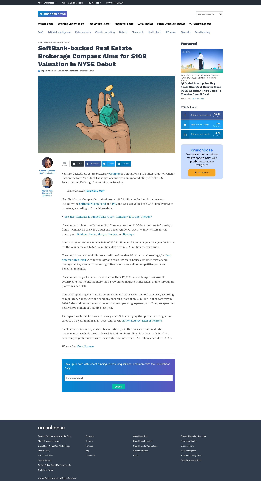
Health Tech (154, 32)
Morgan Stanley (107, 234)
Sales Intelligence (188, 450)
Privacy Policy (44, 450)
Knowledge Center (189, 441)
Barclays (128, 234)
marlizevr (48, 196)
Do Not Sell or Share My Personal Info (54, 465)
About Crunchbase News (48, 441)
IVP (114, 204)
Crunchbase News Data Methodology (54, 445)
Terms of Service (45, 455)
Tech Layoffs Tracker (99, 24)
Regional (185, 78)
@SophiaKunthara (48, 173)
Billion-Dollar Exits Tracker (171, 24)
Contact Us (90, 455)
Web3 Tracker (145, 24)
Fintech (123, 32)
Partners (89, 445)
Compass (115, 173)
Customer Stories (140, 450)
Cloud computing (105, 32)
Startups (211, 78)
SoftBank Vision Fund (92, 204)
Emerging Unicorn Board (71, 24)
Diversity (186, 32)
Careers (89, 441)
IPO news (170, 32)
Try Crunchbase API (114, 2)
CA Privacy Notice (45, 470)
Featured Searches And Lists (193, 436)
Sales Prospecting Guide (191, 455)
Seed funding (202, 32)
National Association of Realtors (142, 320)
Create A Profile (187, 445)
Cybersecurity (83, 32)
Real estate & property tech (53, 42)
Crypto (208, 75)
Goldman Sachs (86, 234)
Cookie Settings (45, 460)
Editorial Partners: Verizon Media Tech (54, 436)
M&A (216, 75)
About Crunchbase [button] (46, 2)
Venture (185, 80)
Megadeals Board (124, 24)
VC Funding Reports (200, 24)
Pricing (136, 455)
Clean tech (138, 32)
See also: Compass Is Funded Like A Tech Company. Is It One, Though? (108, 216)
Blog (87, 450)
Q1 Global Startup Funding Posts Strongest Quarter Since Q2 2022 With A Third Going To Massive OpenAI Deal (201, 89)
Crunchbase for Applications (145, 445)
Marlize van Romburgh (68, 70)
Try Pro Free (94, 2)
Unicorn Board (45, 24)
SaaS (40, 32)
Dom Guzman (85, 346)
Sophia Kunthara (48, 70)
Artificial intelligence (59, 32)
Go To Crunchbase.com (72, 2)
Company (90, 436)
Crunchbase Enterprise (143, 441)
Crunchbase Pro (140, 436)
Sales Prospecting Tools (191, 460)
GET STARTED (203, 173)
